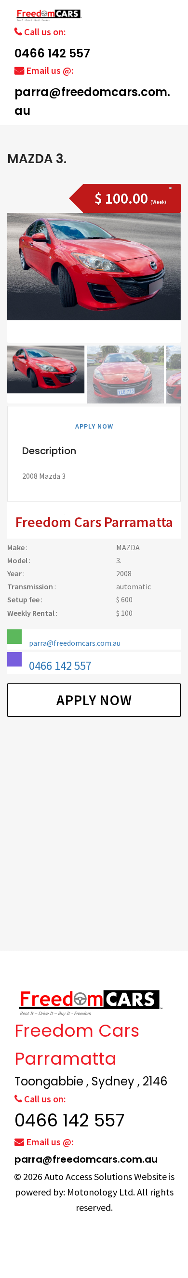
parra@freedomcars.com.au (75, 643)
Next (168, 291)
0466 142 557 (52, 53)
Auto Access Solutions (89, 1176)
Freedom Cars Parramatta (94, 522)
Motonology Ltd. (101, 1192)
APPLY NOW (94, 426)
